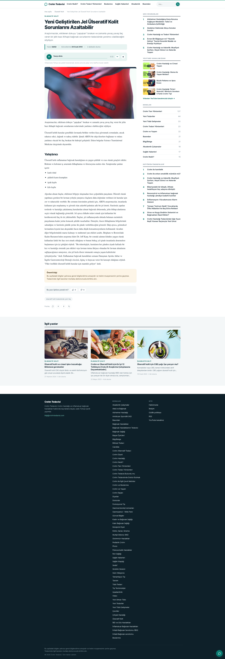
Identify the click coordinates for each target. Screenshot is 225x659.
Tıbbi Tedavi (117, 584)
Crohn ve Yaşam (161, 131)
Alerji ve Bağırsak (119, 409)
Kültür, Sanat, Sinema (120, 531)
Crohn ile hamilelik (155, 169)
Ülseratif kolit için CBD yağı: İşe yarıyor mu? (157, 364)
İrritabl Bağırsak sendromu (123, 634)
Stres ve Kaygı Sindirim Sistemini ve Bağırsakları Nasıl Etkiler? (162, 213)
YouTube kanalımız (156, 420)
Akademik (135, 4)
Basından (146, 4)
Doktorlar (116, 500)
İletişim (151, 409)
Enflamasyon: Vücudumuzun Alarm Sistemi (162, 201)
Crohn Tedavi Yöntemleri (91, 4)
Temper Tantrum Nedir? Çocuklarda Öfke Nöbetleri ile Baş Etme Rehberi (162, 207)
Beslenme (108, 4)
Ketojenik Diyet (118, 527)
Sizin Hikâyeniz (118, 573)
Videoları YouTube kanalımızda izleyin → (159, 99)
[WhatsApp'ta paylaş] (53, 306)
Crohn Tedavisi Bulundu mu (123, 474)
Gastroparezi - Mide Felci (122, 512)
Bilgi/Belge (161, 141)
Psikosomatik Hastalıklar (122, 550)
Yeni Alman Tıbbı (119, 600)
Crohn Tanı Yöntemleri (161, 111)
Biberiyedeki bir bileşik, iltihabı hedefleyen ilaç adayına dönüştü (161, 188)
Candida (115, 447)
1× (117, 56)
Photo (114, 546)
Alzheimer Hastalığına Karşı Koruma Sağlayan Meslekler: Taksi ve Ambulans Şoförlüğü (162, 21)
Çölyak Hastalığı (118, 615)
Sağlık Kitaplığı (118, 561)
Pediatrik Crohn (118, 542)
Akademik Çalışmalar (161, 147)
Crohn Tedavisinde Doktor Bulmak (126, 477)
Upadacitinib (117, 592)
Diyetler (115, 497)
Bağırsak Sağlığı (118, 432)
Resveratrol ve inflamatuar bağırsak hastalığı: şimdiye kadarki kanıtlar (162, 194)
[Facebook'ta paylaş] (64, 306)
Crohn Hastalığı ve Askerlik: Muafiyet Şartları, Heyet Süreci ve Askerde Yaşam (163, 50)
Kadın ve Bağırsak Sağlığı (122, 519)
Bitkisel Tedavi (118, 443)
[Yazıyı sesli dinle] (49, 56)
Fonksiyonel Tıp (118, 504)
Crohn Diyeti (117, 455)
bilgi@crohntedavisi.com (54, 415)
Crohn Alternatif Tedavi (121, 451)
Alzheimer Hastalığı (120, 413)
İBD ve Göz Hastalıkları (121, 623)
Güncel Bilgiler (118, 516)
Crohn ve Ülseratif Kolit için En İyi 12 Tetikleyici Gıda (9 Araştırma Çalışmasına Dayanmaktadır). (110, 367)
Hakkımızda (153, 405)
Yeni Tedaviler (161, 116)
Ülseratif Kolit (59, 12)
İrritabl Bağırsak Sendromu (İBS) (125, 630)
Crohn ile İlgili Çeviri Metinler (123, 481)
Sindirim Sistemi (118, 569)
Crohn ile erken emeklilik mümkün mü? (163, 174)
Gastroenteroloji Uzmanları (123, 508)
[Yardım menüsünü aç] (219, 653)
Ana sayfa (48, 12)
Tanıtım (115, 581)
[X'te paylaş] (58, 306)
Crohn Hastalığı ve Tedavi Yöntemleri (163, 34)
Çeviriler (115, 611)
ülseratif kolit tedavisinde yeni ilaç (58, 299)
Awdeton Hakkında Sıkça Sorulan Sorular (161, 29)
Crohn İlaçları (117, 493)
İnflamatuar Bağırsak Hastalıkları (125, 626)
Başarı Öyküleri (118, 435)
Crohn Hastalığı (118, 458)
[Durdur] (123, 57)
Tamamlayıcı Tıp (118, 577)
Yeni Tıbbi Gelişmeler (161, 121)
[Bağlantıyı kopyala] (69, 306)
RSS (150, 416)
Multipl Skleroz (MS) (120, 535)
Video (114, 596)
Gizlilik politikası (155, 413)
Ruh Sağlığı (116, 554)
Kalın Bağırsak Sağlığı (120, 523)
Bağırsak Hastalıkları (120, 424)
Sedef (114, 565)
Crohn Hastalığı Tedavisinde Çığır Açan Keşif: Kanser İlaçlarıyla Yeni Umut (163, 220)
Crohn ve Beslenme (120, 485)
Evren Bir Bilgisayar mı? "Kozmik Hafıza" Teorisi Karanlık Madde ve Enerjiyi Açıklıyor (161, 41)
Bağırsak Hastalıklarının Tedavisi (125, 428)
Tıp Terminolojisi (118, 588)
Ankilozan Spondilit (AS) (122, 416)
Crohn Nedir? (72, 4)
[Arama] (178, 4)
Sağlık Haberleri (122, 4)
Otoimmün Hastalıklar (121, 539)
